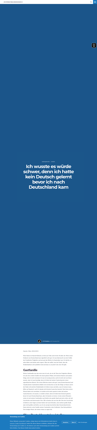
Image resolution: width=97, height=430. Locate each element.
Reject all (74, 422)
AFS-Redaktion (46, 341)
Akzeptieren (65, 422)
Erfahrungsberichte (46, 161)
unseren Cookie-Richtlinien (18, 423)
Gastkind (53, 161)
